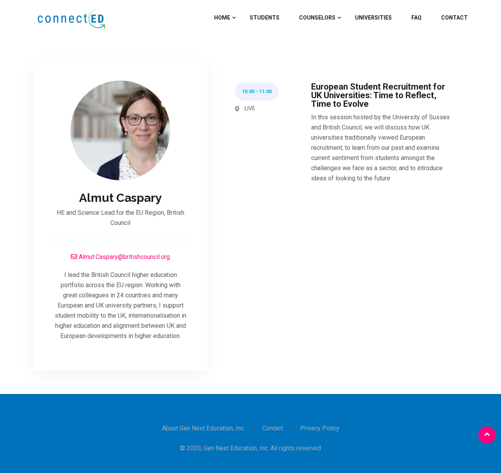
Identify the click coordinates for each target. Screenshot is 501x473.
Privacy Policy (319, 428)
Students (264, 17)
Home (222, 17)
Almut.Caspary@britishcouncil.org (123, 257)
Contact (454, 17)
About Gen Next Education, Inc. (203, 428)
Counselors (317, 17)
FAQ (416, 17)
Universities (373, 17)
